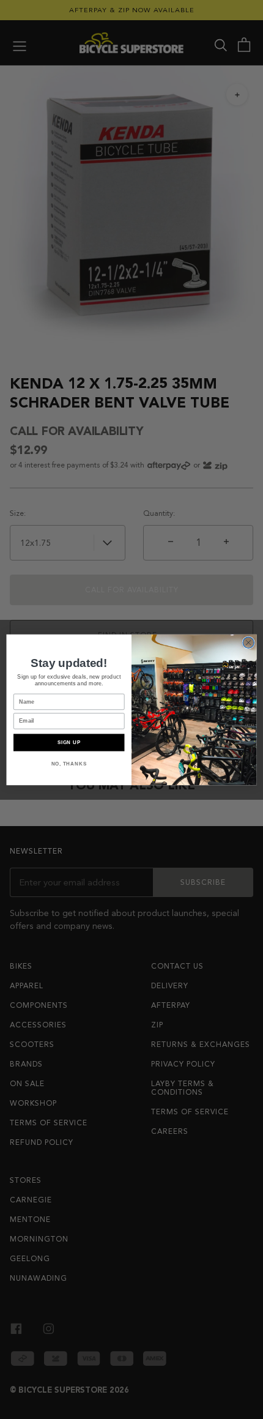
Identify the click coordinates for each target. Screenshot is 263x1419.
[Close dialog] (248, 641)
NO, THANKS (69, 763)
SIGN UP (69, 742)
